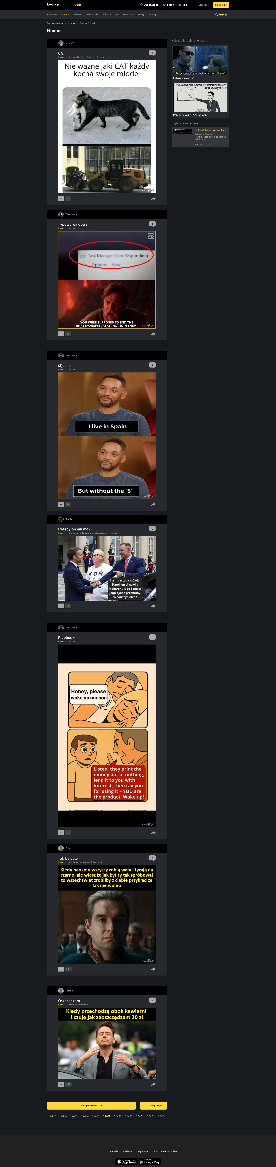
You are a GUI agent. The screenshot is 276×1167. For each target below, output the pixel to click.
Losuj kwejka (156, 1105)
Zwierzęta (52, 14)
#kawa (71, 1005)
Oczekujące (151, 4)
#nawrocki (112, 533)
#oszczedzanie (81, 1005)
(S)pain (64, 365)
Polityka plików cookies (165, 1151)
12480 (128, 1116)
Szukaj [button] (222, 14)
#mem (83, 57)
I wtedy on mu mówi (75, 529)
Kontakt (114, 1151)
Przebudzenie (69, 637)
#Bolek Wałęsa (101, 533)
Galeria (77, 14)
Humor (65, 14)
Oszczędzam (69, 1001)
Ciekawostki (92, 14)
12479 (139, 1116)
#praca (79, 862)
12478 (150, 1116)
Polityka (107, 14)
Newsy (141, 14)
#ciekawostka (103, 57)
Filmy (170, 4)
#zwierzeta (91, 57)
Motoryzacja (155, 14)
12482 (107, 1116)
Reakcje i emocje (124, 14)
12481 (117, 1116)
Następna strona (89, 1105)
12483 (96, 1116)
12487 (52, 1116)
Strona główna (55, 23)
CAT (61, 53)
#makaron (89, 533)
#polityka (80, 533)
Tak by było (68, 858)
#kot (78, 57)
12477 (161, 1116)
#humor (72, 57)
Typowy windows (72, 224)
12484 (85, 1116)
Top (184, 4)
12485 (74, 1116)
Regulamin (143, 1151)
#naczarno (97, 862)
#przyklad (87, 862)
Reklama (127, 1151)
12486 (63, 1116)
